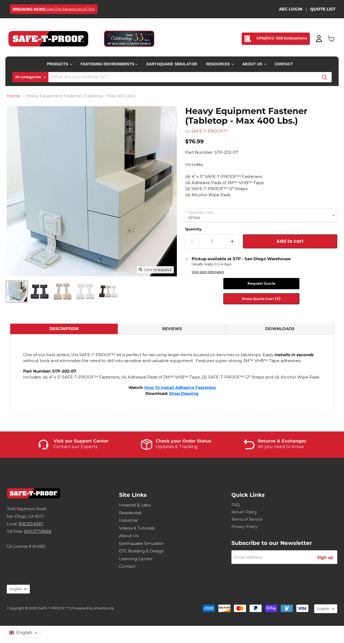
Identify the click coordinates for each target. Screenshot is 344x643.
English (16, 589)
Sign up (325, 557)
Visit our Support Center (81, 441)
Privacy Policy (244, 526)
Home (13, 95)
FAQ (235, 504)
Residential (130, 512)
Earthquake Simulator (171, 64)
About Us (252, 64)
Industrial (128, 520)
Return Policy (244, 512)
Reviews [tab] (172, 328)
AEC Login (290, 9)
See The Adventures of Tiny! (54, 9)
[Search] (324, 77)
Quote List (322, 9)
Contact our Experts (75, 446)
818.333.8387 (31, 523)
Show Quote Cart (261, 298)
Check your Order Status (184, 441)
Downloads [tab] (280, 328)
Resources (218, 64)
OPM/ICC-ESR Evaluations (281, 38)
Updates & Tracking (177, 446)
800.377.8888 (37, 531)
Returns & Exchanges (282, 441)
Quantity (193, 229)
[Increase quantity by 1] (232, 241)
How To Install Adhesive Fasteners (180, 387)
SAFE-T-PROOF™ (209, 131)
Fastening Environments (108, 64)
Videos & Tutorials (137, 528)
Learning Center (135, 558)
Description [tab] (63, 328)
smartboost (104, 608)
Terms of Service (247, 519)
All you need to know (281, 446)
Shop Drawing (184, 393)
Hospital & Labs (134, 505)
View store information (208, 272)
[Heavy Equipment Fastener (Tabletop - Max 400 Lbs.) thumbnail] (16, 291)
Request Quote (261, 283)
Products (58, 64)
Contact (284, 64)
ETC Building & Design (141, 550)
